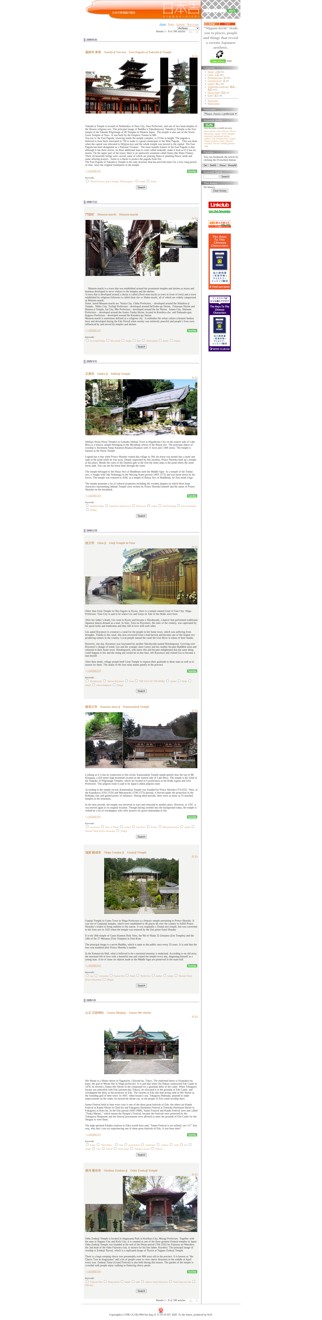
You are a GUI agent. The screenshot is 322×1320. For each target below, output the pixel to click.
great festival (134, 1145)
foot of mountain (188, 506)
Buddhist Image (97, 506)
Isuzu (224, 133)
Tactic (222, 141)
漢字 (216, 95)
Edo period (115, 341)
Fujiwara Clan (96, 1282)
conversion (103, 976)
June (121, 1145)
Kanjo (92, 1145)
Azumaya (208, 143)
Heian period (113, 1282)
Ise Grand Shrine (97, 341)
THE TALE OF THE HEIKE (152, 681)
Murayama (208, 133)
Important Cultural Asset (120, 506)
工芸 (217, 74)
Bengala (231, 133)
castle (176, 1145)
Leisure (211, 83)
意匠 (223, 92)
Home (171, 24)
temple (142, 181)
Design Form (213, 92)
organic (217, 133)
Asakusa (164, 1145)
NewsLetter (213, 100)
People (211, 72)
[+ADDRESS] (93, 171)
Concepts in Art (214, 80)
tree (185, 1145)
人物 (217, 72)
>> (191, 31)
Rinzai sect (141, 506)
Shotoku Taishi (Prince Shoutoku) (100, 831)
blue (206, 131)
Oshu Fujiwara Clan (182, 1282)
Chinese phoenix (211, 141)
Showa (233, 131)
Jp (193, 55)
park (138, 1282)
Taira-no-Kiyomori (115, 681)
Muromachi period (171, 827)
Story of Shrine (112, 827)
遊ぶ (218, 83)
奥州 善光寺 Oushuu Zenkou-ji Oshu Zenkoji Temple (121, 1170)
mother (173, 681)
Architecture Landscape (218, 86)
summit (127, 827)
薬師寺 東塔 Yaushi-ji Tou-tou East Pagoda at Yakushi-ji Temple (128, 52)
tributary (229, 141)
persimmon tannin (221, 136)
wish (98, 1149)
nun (91, 976)
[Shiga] (93, 510)
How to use (193, 24)
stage (206, 146)
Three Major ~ (107, 1145)
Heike (184, 681)
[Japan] (177, 341)
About (162, 24)
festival (109, 1149)
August (232, 138)
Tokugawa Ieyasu (142, 1149)
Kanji (210, 95)
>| (197, 31)
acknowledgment (103, 685)
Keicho (154, 827)
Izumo (165, 341)
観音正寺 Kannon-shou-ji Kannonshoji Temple (117, 706)
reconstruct (95, 827)
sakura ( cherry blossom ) (156, 1282)
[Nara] (154, 181)
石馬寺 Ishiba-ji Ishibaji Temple (107, 373)
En (196, 55)
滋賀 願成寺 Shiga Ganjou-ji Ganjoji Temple (115, 852)
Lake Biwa (141, 827)
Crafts (210, 74)
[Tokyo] (158, 1149)
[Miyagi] (89, 1285)
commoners (150, 1145)
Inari (139, 341)
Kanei (132, 976)
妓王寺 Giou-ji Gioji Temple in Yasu (110, 543)
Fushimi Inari (222, 138)
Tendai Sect (146, 976)
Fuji (213, 138)
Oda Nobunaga (169, 506)
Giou (131, 681)
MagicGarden (214, 103)
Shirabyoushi (96, 681)
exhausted (208, 136)
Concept (180, 24)
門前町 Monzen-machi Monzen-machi (111, 214)
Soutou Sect (119, 976)
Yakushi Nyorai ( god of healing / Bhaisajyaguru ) (112, 181)
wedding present (227, 143)
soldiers (207, 138)
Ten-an (216, 143)
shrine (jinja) (151, 341)
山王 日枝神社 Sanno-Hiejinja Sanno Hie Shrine (118, 1012)
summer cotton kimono (219, 131)
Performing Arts (215, 77)
